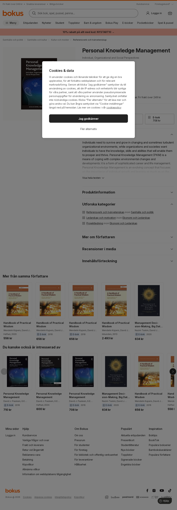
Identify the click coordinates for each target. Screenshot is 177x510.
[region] (88, 99)
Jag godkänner (88, 118)
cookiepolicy (113, 107)
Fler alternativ (88, 129)
